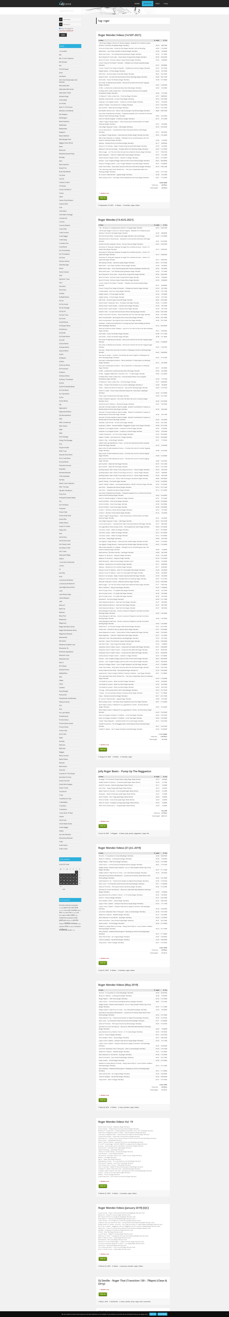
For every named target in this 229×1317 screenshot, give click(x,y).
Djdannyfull (63, 408)
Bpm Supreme (64, 164)
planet (68, 920)
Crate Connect (64, 233)
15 (76, 878)
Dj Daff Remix (63, 322)
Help (157, 3)
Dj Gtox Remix (63, 344)
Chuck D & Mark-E (65, 190)
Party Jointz (63, 695)
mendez (127, 205)
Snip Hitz (62, 770)
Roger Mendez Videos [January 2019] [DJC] (123, 1208)
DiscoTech (62, 290)
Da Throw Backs (64, 250)
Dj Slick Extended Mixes (67, 387)
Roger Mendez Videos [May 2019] (118, 984)
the (66, 926)
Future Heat (63, 512)
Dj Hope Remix (64, 347)
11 (64, 878)
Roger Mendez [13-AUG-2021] (116, 219)
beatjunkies (74, 905)
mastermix (62, 918)
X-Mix (61, 842)
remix (67, 923)
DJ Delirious (63, 329)
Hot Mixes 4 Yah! (64, 548)
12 (67, 878)
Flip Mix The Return (65, 490)
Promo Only (63, 731)
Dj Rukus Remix (64, 376)
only (75, 918)
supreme (62, 926)
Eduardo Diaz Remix (65, 455)
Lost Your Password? (66, 31)
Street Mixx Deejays (65, 784)
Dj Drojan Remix (64, 336)
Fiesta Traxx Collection (66, 483)
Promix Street (63, 727)
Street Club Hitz (64, 781)
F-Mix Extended (64, 476)
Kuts (60, 576)
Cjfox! (61, 197)
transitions (77, 926)
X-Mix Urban (63, 849)
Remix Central (63, 756)
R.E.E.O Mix (62, 734)
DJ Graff (61, 340)
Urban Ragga (63, 827)
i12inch (61, 566)
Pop (60, 709)
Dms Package (63, 437)
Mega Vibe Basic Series (67, 627)
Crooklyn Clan (64, 243)
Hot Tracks (63, 551)
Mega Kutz (62, 623)
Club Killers (63, 211)
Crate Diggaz (63, 236)
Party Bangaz (63, 691)
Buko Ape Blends (65, 172)
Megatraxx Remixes (65, 634)
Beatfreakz (63, 125)
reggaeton (137, 833)
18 (64, 881)
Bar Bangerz (63, 114)
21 (73, 881)
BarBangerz (63, 118)
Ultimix (61, 817)
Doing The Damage (65, 440)
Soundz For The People (67, 774)
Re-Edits (62, 741)
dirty (132, 1302)
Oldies (61, 680)
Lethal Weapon (64, 598)
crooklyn (74, 910)
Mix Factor (62, 641)
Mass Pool (62, 616)
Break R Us (63, 168)
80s (60, 55)
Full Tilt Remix (63, 505)
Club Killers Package (66, 215)
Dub (60, 444)
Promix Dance (63, 720)
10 (61, 878)
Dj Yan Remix (63, 401)
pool (71, 920)
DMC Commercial (65, 422)
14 (73, 878)
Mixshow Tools (64, 655)
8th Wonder (63, 62)
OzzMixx (62, 688)
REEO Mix (62, 748)
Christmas (62, 186)
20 (70, 881)
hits (78, 912)
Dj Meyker (62, 358)
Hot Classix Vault (64, 544)
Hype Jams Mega (64, 555)
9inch (61, 73)
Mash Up (62, 609)
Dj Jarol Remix (63, 351)
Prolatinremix (63, 716)
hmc (60, 915)
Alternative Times (65, 93)
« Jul (63, 889)
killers (69, 915)
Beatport (62, 132)
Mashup (62, 612)
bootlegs (61, 907)
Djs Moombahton (65, 415)
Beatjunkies (63, 129)
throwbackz (71, 926)
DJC (60, 404)
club (76, 907)
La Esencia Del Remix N (67, 584)
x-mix (73, 930)
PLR (60, 705)
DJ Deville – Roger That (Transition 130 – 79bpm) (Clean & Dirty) (132, 1282)
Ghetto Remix (63, 523)
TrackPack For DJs (65, 799)
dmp (64, 912)
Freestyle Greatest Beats (67, 498)
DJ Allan (61, 293)
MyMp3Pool (63, 673)
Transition (62, 806)
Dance (61, 268)
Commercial (63, 218)
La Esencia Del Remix (66, 580)
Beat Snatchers (64, 121)
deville (128, 1302)
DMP (60, 430)
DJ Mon (61, 362)
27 (70, 883)
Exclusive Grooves (65, 465)
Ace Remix (62, 76)
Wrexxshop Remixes (66, 838)
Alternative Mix (64, 86)
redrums (61, 923)
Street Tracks (63, 788)
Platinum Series (64, 702)
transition (147, 1302)
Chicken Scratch (64, 182)
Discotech (62, 286)
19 (67, 881)
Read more (162, 1314)
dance (79, 910)
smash (79, 923)
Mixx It (61, 662)
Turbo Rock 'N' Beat (66, 813)
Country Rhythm (64, 225)
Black (61, 147)
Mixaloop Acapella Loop (67, 645)
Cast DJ (61, 179)
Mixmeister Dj (63, 648)
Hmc (60, 533)
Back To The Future (65, 107)
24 (61, 883)
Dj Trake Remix (64, 394)
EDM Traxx (63, 451)
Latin (61, 591)
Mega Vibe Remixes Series (68, 630)
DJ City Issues (63, 304)
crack (65, 910)
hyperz (64, 915)
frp (72, 912)
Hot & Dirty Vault (64, 541)
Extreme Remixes (65, 473)
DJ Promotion (63, 369)
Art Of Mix (62, 104)
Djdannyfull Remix (65, 412)
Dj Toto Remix (64, 390)
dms (66, 912)
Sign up (102, 198)
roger (132, 205)
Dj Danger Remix (64, 326)
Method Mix (63, 637)
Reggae (61, 752)
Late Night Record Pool (67, 587)
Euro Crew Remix (64, 458)
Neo (60, 677)
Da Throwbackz (64, 254)
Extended (62, 469)
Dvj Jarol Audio (64, 447)
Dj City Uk (62, 311)
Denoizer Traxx (64, 279)
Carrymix (62, 175)
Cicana (61, 193)
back (62, 905)
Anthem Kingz (64, 96)
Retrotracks (63, 766)
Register (147, 3)
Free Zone (62, 494)
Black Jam (62, 150)
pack (61, 920)
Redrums (62, 745)
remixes (74, 923)
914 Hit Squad (63, 69)
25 (64, 883)
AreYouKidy (63, 100)
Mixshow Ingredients (66, 652)
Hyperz (61, 559)
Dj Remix (62, 372)
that (141, 1302)
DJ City (61, 301)
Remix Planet (63, 759)
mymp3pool (70, 918)
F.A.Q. (166, 3)
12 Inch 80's (63, 51)
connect (61, 910)
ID (60, 569)
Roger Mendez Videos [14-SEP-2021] (119, 35)
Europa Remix (63, 462)
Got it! (153, 1314)
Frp (60, 501)
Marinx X (62, 605)
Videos (61, 831)
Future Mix (62, 519)
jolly (126, 833)
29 (76, 883)
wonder (70, 930)
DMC (60, 419)
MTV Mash (62, 666)
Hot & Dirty (63, 537)
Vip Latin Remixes (65, 834)
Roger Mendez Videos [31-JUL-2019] (119, 848)
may (121, 1107)
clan (72, 907)
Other (61, 684)
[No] (227, 1314)
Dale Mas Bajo (64, 265)
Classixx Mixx (63, 204)
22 (76, 881)
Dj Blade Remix (64, 297)
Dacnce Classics (64, 261)
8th (60, 905)
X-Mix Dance (63, 845)
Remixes (62, 763)
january (124, 1266)
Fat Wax (61, 480)
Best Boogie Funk (65, 139)
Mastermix (62, 619)
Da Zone (62, 258)
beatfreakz (68, 905)
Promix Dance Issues (66, 723)
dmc (60, 912)
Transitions (63, 809)
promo (75, 920)
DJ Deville (62, 333)
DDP (60, 276)
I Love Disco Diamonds (66, 562)
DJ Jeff (61, 354)
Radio (61, 738)
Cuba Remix (63, 247)
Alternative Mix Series (66, 89)
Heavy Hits (62, 530)
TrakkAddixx (63, 802)
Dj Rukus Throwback (66, 379)
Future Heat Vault (65, 516)
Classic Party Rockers (66, 200)
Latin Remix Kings (65, 594)
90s (60, 66)
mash (76, 915)
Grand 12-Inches (64, 526)
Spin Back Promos (65, 777)
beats (122, 833)
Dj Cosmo (62, 319)
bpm (60, 161)
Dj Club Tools (63, 315)
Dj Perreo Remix (64, 365)
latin (73, 915)
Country (62, 222)
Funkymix (62, 508)
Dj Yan (61, 397)
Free (69, 912)
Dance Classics (64, 272)
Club (60, 207)
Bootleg (61, 157)
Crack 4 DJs (63, 229)
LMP (60, 602)
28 (73, 883)
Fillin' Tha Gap (64, 487)
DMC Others (63, 426)
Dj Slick (61, 383)
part (64, 920)
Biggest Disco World (66, 143)
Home (137, 3)
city (69, 908)
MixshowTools (64, 659)
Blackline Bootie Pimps (66, 154)
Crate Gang (63, 240)
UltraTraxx (62, 820)
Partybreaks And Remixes (67, 698)
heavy (75, 912)
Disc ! (61, 283)
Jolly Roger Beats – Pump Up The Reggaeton (124, 771)
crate (68, 910)
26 (67, 883)
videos (63, 929)
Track (61, 795)
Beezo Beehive (64, 136)
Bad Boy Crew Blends (66, 111)
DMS (60, 433)
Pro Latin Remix (64, 713)
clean (123, 1302)
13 (70, 878)
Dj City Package (64, 308)
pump (131, 833)
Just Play (62, 573)
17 (61, 881)
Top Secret (62, 791)
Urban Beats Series (65, 824)
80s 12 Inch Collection (66, 58)
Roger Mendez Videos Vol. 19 (115, 1121)
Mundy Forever (64, 670)
